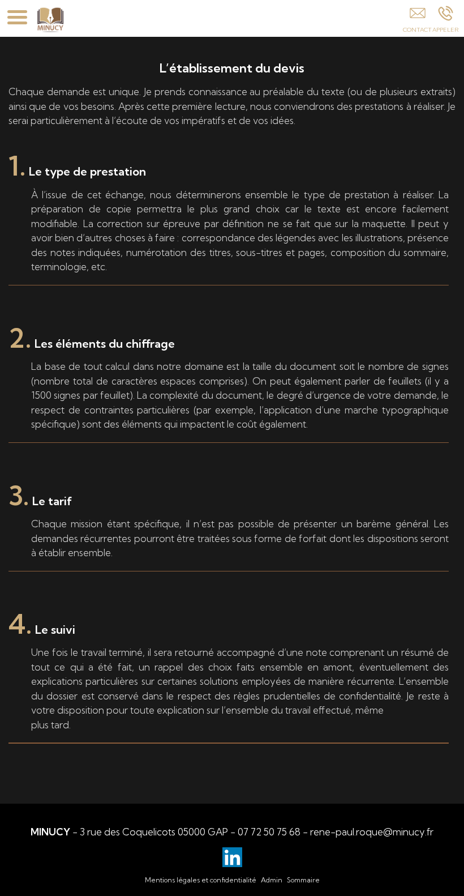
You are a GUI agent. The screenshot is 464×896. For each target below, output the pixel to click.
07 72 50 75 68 (269, 832)
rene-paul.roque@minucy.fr (371, 832)
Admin (271, 880)
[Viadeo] (232, 857)
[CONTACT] (417, 21)
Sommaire (303, 880)
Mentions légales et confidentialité (200, 880)
